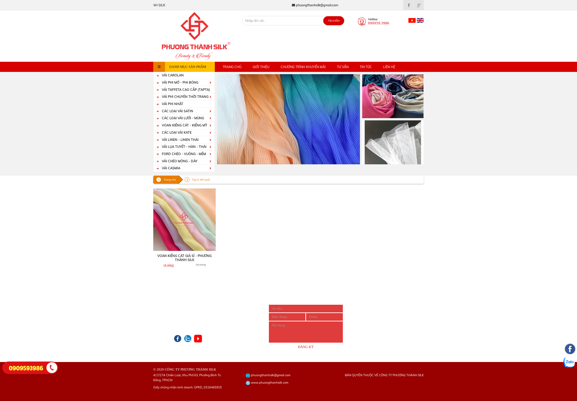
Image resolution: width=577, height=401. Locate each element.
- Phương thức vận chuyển (230, 319)
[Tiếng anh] (420, 20)
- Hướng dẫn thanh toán (228, 313)
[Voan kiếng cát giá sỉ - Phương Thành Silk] (184, 219)
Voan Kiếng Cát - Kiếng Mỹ (184, 125)
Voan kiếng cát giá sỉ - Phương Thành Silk (184, 258)
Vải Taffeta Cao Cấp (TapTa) (185, 90)
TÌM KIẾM (333, 20)
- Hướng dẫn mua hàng (228, 307)
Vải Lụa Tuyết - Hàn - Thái (183, 147)
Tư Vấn (342, 67)
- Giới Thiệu (161, 307)
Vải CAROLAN (172, 75)
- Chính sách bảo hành (227, 325)
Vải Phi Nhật (172, 104)
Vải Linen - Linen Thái (180, 140)
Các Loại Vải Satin (177, 111)
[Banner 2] (393, 142)
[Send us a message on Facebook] (570, 376)
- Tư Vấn (159, 325)
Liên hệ (389, 67)
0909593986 (26, 368)
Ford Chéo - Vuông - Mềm (183, 154)
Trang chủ (232, 67)
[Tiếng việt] (412, 20)
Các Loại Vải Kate (176, 133)
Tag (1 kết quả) (201, 179)
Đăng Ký (306, 347)
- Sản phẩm (161, 313)
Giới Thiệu (261, 67)
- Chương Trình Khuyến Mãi (172, 319)
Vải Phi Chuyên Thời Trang (184, 97)
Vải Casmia (170, 168)
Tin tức (366, 67)
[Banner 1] (393, 96)
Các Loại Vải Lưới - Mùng (182, 118)
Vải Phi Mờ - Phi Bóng (179, 82)
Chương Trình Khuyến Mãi (303, 67)
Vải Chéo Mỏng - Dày (179, 161)
